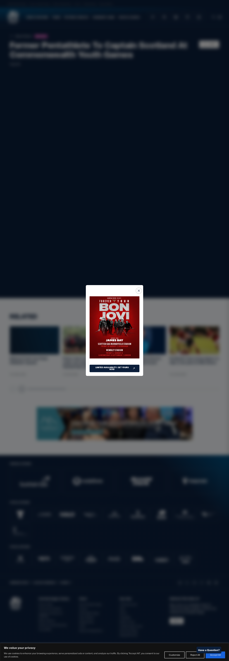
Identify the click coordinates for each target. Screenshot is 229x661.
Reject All (195, 654)
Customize (174, 654)
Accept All (215, 654)
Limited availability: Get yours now (112, 368)
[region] (114, 652)
